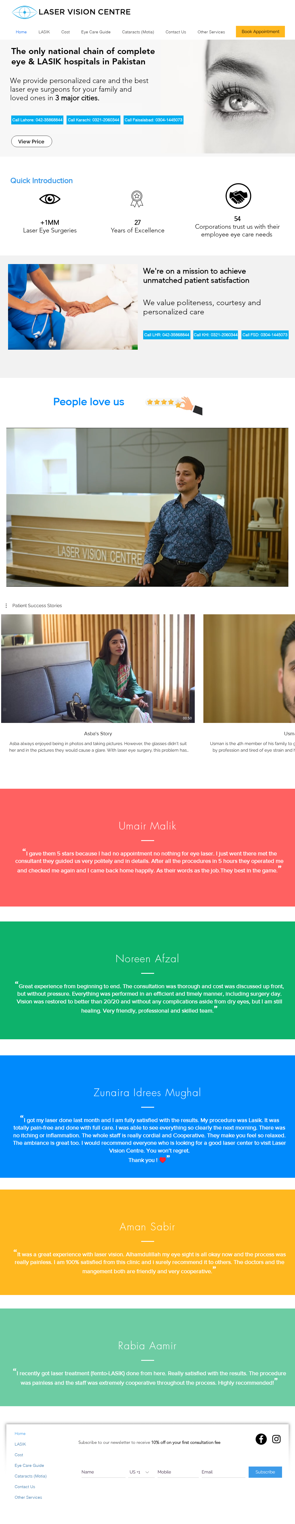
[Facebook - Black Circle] (261, 1439)
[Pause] (14, 579)
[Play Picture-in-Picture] (271, 579)
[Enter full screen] (280, 579)
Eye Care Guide (29, 1465)
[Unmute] (23, 579)
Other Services (28, 1497)
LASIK (20, 1444)
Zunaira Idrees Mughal (147, 1092)
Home (20, 1433)
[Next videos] (287, 667)
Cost (19, 1454)
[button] (34, 605)
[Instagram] (276, 1439)
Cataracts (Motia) (31, 1476)
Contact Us (25, 1486)
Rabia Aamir (147, 1345)
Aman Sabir (147, 1227)
